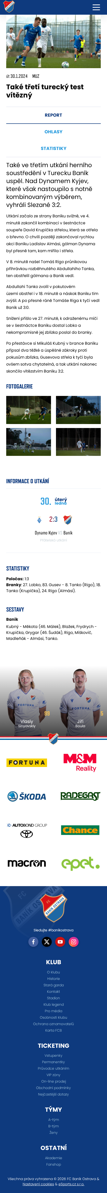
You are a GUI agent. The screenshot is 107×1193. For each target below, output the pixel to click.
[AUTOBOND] (26, 832)
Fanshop (53, 1164)
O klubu (53, 972)
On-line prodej (53, 1081)
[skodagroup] (26, 798)
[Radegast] (80, 798)
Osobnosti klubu (53, 1017)
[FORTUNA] (26, 764)
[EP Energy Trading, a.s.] (80, 865)
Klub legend (54, 1004)
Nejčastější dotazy (53, 1094)
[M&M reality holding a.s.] (80, 764)
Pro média (53, 1010)
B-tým (53, 1126)
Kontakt (53, 991)
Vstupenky (53, 1055)
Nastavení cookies (38, 1184)
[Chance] (80, 832)
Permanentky (53, 1061)
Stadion (53, 998)
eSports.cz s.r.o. (71, 1184)
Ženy (54, 1132)
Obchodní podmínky (53, 1087)
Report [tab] (53, 115)
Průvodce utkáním (53, 1068)
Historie (53, 978)
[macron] (26, 865)
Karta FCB (53, 1030)
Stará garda (54, 985)
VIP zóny (53, 1074)
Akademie (53, 1157)
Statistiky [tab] (53, 148)
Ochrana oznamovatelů (53, 1023)
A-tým (53, 1119)
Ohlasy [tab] (53, 132)
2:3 (53, 519)
